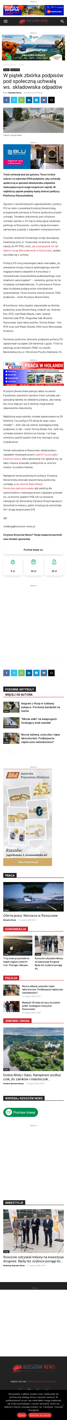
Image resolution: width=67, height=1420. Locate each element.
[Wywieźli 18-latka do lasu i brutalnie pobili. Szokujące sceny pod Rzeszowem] (11, 1006)
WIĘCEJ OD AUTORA (19, 694)
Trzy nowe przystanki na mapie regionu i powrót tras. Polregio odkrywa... (16, 961)
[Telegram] (36, 100)
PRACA (10, 875)
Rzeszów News (14, 92)
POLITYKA (15, 70)
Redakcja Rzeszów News (14, 1265)
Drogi (38, 954)
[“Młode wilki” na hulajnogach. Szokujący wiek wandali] (11, 722)
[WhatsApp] (21, 100)
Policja (11, 978)
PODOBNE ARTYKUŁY (19, 689)
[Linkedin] (29, 100)
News (21, 64)
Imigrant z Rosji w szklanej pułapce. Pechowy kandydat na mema (40, 707)
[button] (5, 21)
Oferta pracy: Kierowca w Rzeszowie (30, 916)
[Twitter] (14, 100)
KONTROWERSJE (10, 727)
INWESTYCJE (14, 1202)
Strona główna (9, 64)
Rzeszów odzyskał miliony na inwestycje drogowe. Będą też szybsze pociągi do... (33, 1259)
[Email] (51, 100)
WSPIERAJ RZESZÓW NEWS (24, 1098)
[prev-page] (5, 750)
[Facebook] (6, 100)
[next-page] (10, 750)
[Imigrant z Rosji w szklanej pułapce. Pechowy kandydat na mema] (11, 707)
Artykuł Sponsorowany (13, 1083)
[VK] (44, 100)
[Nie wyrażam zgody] (63, 1405)
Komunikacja (15, 929)
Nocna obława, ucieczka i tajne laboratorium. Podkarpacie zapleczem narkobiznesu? (40, 738)
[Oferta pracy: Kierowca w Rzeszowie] (33, 897)
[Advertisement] (33, 620)
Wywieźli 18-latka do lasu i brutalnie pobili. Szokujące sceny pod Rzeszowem (41, 1005)
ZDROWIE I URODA (17, 1021)
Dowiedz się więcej (40, 1415)
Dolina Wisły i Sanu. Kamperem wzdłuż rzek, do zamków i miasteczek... (32, 1077)
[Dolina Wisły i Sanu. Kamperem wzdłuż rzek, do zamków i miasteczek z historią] (33, 1049)
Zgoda (22, 1415)
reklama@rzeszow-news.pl (41, 1381)
